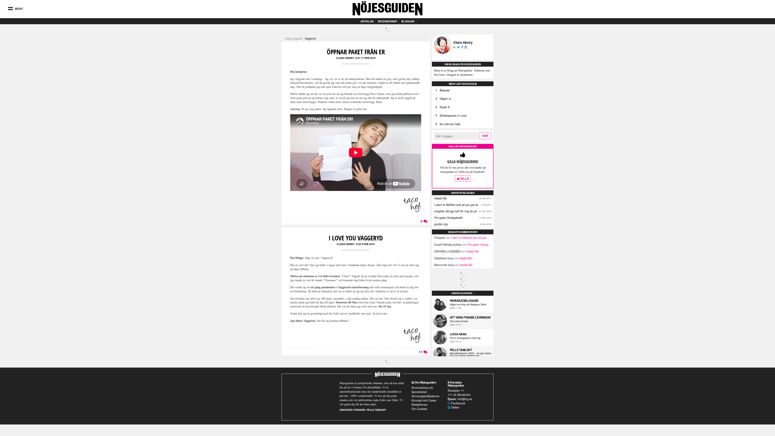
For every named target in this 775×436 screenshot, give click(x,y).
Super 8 (445, 107)
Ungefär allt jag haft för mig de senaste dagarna (463, 211)
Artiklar (367, 21)
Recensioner (387, 21)
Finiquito (439, 238)
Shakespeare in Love (453, 115)
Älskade (445, 90)
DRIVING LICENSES (447, 251)
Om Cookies (419, 409)
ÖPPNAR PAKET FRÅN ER (356, 51)
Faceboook (457, 403)
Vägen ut (445, 98)
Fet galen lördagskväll (448, 218)
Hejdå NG (440, 198)
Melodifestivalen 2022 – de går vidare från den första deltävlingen (470, 354)
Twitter (454, 407)
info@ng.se (465, 399)
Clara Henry (345, 58)
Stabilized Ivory (444, 258)
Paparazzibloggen (464, 300)
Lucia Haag (458, 334)
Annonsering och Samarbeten (422, 390)
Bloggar (407, 21)
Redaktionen (420, 404)
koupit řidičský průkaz (448, 244)
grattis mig (441, 224)
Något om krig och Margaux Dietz (468, 304)
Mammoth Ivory (444, 265)
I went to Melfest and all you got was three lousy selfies (463, 205)
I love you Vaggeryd (356, 238)
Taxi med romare (459, 321)
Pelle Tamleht (461, 349)
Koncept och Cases (424, 400)
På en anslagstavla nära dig (465, 338)
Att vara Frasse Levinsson (470, 317)
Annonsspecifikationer (426, 396)
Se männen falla (450, 124)
